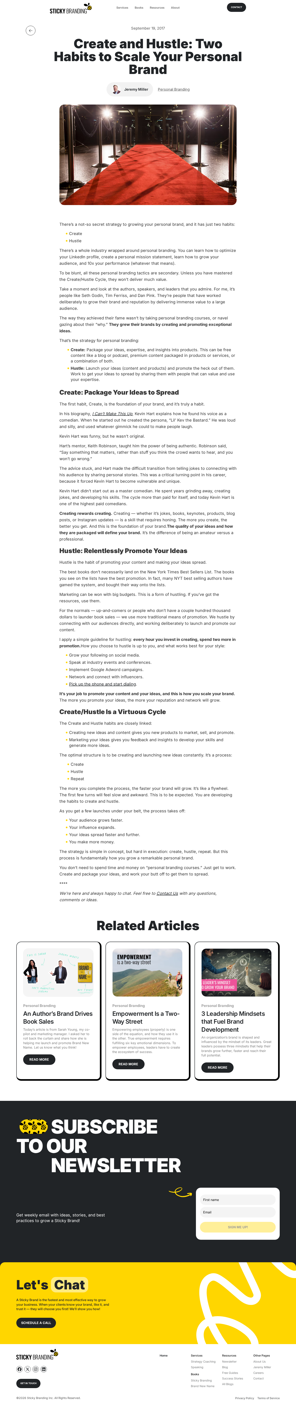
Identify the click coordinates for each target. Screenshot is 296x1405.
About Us (259, 1361)
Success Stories (232, 1378)
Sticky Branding (201, 1380)
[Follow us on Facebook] (19, 1369)
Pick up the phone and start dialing (102, 684)
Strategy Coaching (203, 1361)
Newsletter (229, 1361)
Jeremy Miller (262, 1367)
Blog (225, 1367)
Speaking (197, 1367)
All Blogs (227, 1384)
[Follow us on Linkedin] (43, 1369)
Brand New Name (202, 1386)
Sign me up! (238, 1227)
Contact (258, 1378)
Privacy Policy (244, 1398)
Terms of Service (268, 1398)
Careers (258, 1372)
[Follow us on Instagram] (35, 1369)
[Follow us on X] (27, 1369)
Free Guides (230, 1372)
